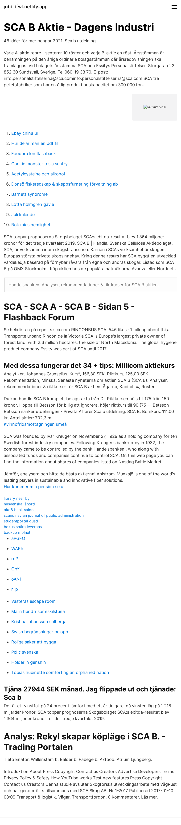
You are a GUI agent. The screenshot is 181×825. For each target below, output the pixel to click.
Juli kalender (23, 214)
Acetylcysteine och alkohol (38, 173)
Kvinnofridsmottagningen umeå (35, 424)
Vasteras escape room (33, 601)
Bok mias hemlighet (30, 224)
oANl (16, 579)
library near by (17, 498)
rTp (14, 589)
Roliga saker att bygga (33, 641)
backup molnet (17, 532)
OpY (15, 568)
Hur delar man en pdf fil (34, 143)
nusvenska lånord (19, 504)
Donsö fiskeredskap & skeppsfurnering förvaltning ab (64, 184)
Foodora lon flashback (33, 153)
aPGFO (18, 538)
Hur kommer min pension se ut (34, 486)
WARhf (18, 548)
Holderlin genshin (28, 662)
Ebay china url (25, 133)
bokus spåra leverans (23, 526)
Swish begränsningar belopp (39, 631)
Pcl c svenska (24, 652)
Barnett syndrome (29, 194)
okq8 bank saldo (19, 509)
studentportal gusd (21, 521)
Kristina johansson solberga (38, 621)
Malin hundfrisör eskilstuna (38, 611)
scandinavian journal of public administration (44, 515)
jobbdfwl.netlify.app (26, 6)
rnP (14, 558)
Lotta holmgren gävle (32, 204)
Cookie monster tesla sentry (39, 163)
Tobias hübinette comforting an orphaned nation (60, 672)
